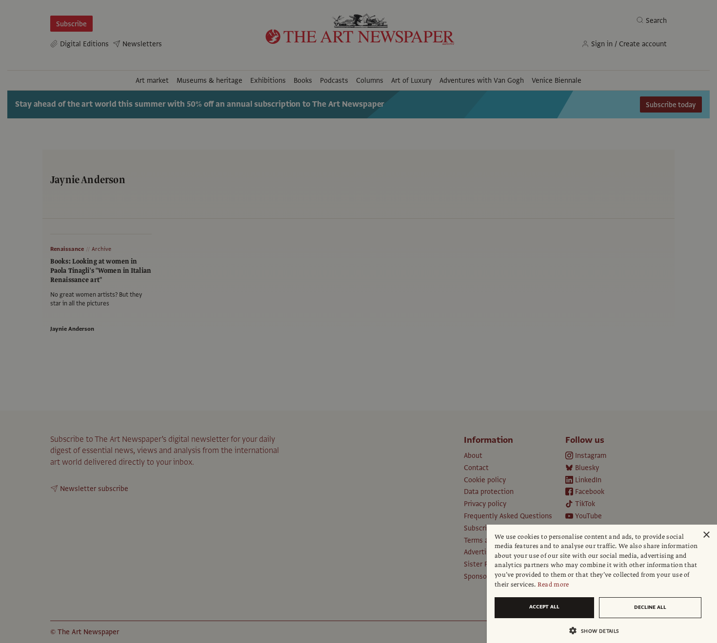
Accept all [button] (544, 606)
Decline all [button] (650, 607)
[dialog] (602, 584)
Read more (553, 584)
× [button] (706, 535)
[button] (598, 630)
